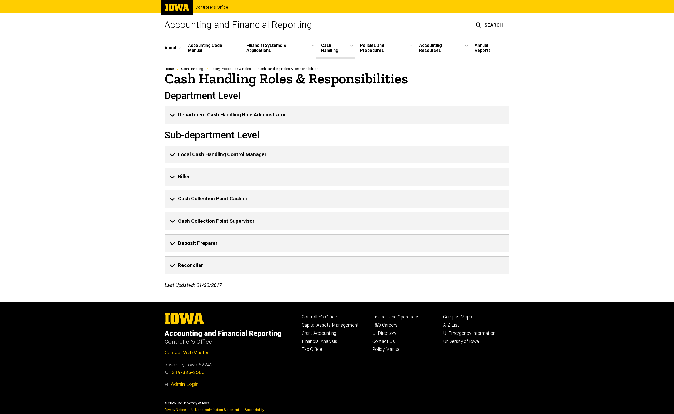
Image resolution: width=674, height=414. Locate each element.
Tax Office (312, 349)
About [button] (170, 47)
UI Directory (384, 333)
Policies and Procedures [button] (372, 48)
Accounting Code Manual (205, 48)
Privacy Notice (175, 410)
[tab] (337, 114)
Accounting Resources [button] (430, 48)
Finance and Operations (395, 317)
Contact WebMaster (187, 353)
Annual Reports (483, 48)
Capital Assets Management (330, 325)
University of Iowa (461, 341)
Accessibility (254, 410)
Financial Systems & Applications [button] (266, 48)
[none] (337, 115)
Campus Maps (457, 317)
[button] (489, 25)
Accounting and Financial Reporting (238, 24)
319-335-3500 (188, 372)
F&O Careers (385, 325)
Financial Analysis (319, 341)
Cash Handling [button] (329, 48)
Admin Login (185, 384)
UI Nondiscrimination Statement (215, 410)
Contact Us (383, 341)
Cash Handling (192, 69)
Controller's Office (211, 7)
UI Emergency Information (469, 333)
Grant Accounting (319, 333)
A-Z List (451, 325)
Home (169, 69)
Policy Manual (386, 349)
